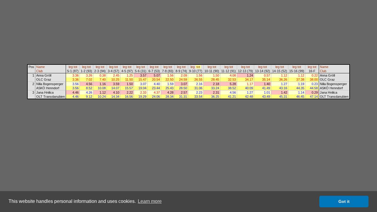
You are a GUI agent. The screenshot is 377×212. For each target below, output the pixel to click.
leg (71, 67)
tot (75, 67)
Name (40, 67)
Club (39, 71)
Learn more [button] (150, 201)
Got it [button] (344, 201)
